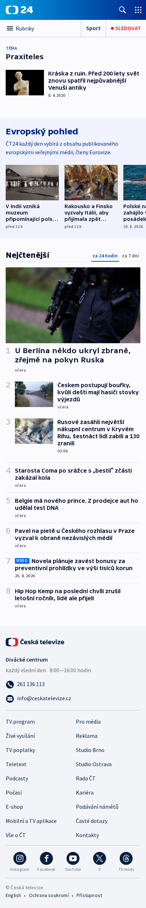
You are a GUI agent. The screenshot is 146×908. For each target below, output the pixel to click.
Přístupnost (89, 895)
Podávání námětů (97, 806)
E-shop (14, 806)
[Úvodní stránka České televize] (35, 641)
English (13, 895)
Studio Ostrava (94, 764)
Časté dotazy (91, 820)
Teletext (16, 764)
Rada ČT (86, 778)
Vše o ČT (16, 835)
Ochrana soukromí (49, 895)
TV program (20, 721)
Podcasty (17, 778)
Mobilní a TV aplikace (31, 820)
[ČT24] (19, 10)
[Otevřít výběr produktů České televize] (138, 10)
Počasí (14, 792)
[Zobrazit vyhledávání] (122, 10)
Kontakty (87, 835)
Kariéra (85, 792)
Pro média (88, 721)
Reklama (86, 735)
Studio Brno (90, 749)
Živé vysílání (20, 735)
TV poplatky (20, 749)
